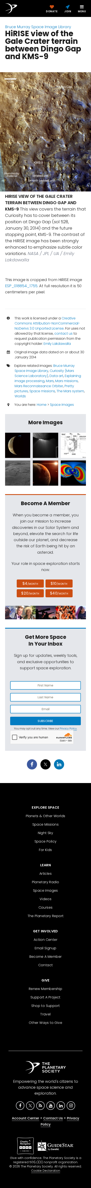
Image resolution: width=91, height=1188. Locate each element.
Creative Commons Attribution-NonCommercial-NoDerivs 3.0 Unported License (47, 323)
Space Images (62, 404)
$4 (30, 583)
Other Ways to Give (45, 1022)
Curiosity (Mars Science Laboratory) (44, 373)
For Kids (45, 849)
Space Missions (45, 824)
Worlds (20, 396)
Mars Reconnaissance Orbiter (39, 386)
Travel (45, 1014)
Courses (46, 907)
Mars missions (66, 380)
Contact (45, 965)
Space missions (42, 391)
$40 (59, 593)
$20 (30, 593)
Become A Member (45, 956)
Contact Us (53, 1118)
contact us (63, 333)
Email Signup (46, 948)
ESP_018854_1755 (21, 285)
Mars (50, 380)
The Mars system (70, 391)
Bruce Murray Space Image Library (38, 26)
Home (42, 404)
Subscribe (45, 721)
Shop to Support (45, 1005)
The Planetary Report (46, 916)
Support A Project (45, 997)
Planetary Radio (45, 882)
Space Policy (45, 841)
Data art (56, 375)
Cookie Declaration (45, 1171)
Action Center (45, 939)
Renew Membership (45, 988)
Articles (45, 873)
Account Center (25, 1118)
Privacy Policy (68, 728)
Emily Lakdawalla (57, 343)
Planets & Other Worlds (45, 816)
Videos (45, 899)
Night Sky (45, 832)
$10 (59, 583)
